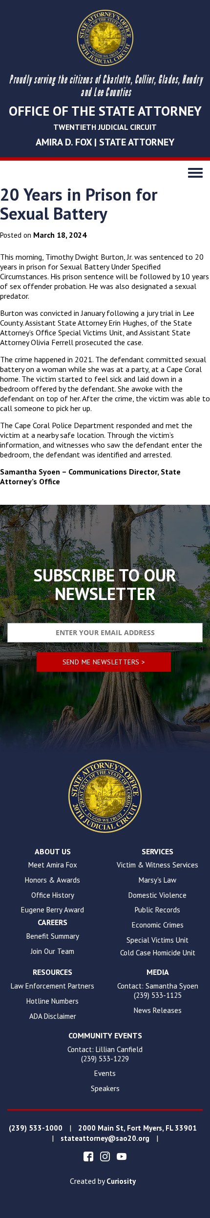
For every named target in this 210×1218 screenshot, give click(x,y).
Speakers (105, 1088)
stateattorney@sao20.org (105, 1138)
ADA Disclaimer (52, 1016)
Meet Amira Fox (52, 865)
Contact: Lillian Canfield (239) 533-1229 (105, 1054)
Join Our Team (52, 951)
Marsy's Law (157, 880)
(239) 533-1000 (36, 1128)
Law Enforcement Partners (52, 986)
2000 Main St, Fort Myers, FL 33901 (137, 1128)
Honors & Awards (52, 880)
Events (105, 1073)
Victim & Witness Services (157, 865)
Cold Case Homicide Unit (157, 953)
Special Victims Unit (157, 940)
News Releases (158, 1010)
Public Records (157, 910)
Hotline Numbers (52, 1001)
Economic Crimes (158, 925)
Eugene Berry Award (52, 910)
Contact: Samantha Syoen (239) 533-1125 (157, 991)
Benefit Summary (52, 936)
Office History (52, 895)
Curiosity (121, 1181)
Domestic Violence (157, 895)
